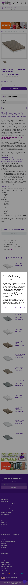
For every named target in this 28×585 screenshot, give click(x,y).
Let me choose (8, 307)
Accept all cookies (20, 307)
